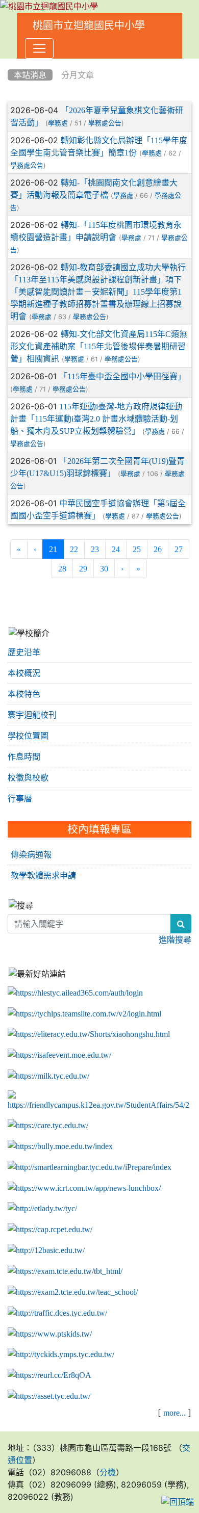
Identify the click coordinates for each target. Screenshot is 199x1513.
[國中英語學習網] (42, 1209)
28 (62, 568)
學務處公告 (104, 123)
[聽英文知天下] (84, 1188)
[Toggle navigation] (39, 48)
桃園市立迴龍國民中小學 (89, 25)
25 (137, 549)
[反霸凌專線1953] (60, 1146)
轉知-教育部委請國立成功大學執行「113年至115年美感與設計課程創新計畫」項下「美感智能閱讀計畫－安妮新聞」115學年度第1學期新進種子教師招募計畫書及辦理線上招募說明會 (98, 291)
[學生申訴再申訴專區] (99, 1101)
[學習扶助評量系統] (73, 1292)
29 (83, 568)
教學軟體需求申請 (43, 875)
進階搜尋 (175, 939)
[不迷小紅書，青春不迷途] (89, 1034)
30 (104, 568)
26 (158, 549)
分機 (108, 1472)
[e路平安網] (57, 1313)
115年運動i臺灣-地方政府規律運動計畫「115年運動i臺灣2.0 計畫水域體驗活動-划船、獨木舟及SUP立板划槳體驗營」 (96, 418)
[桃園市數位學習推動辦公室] (49, 1396)
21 (56, 548)
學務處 (58, 123)
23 (95, 549)
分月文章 (77, 75)
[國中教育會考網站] (50, 1229)
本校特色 (24, 694)
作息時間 (24, 756)
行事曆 (20, 798)
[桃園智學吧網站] (89, 1167)
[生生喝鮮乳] (48, 1076)
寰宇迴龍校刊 (32, 715)
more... (174, 1412)
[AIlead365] (75, 993)
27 (179, 549)
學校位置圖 (28, 736)
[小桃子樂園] (61, 1354)
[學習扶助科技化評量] (65, 1271)
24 (116, 549)
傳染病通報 (31, 854)
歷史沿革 (24, 652)
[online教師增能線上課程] (49, 1375)
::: (10, 62)
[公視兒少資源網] (50, 1333)
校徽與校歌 (28, 777)
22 (74, 549)
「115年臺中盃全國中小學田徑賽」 (122, 376)
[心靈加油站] (48, 1125)
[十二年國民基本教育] (46, 1250)
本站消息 (30, 75)
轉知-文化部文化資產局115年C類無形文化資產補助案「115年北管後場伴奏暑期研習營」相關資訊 (98, 346)
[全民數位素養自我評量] (59, 1055)
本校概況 (24, 673)
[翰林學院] (84, 1013)
